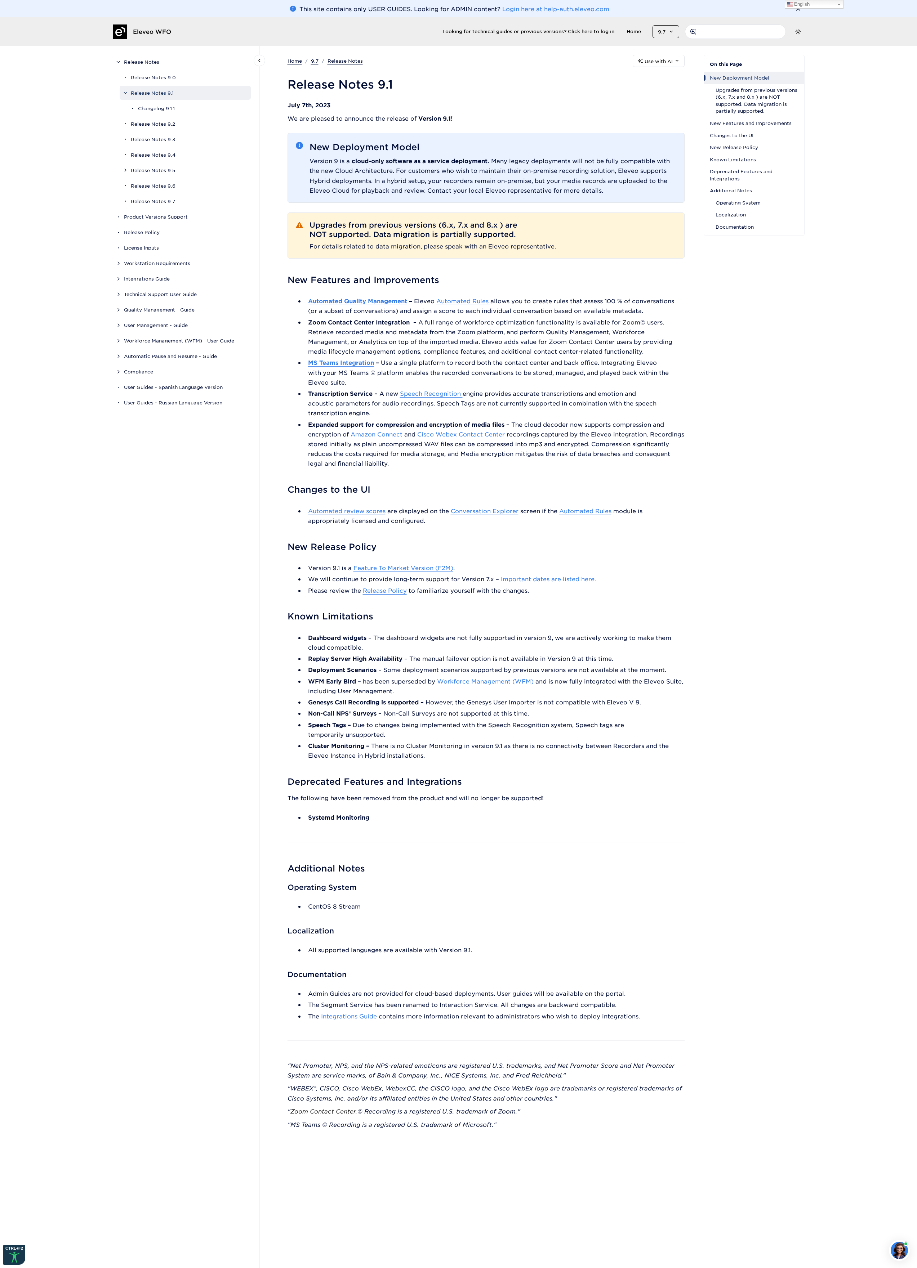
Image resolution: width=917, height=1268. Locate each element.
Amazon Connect (377, 434)
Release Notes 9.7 (153, 201)
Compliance (138, 371)
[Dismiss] (798, 8)
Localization (731, 214)
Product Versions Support (156, 217)
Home (634, 31)
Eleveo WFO (152, 31)
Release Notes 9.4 (153, 155)
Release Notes (141, 62)
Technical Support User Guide (160, 294)
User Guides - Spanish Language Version (173, 387)
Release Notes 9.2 (153, 124)
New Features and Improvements (751, 123)
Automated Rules (463, 300)
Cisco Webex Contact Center (462, 434)
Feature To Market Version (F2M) (403, 567)
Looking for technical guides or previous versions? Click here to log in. (529, 31)
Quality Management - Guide (159, 309)
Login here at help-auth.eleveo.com (555, 8)
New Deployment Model (739, 78)
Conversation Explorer (484, 510)
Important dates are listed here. (548, 578)
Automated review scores (347, 510)
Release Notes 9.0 (153, 77)
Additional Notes (731, 190)
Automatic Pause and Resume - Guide (170, 356)
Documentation (735, 227)
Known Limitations (733, 159)
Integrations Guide (147, 278)
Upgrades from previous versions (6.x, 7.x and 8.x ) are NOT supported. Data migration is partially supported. (756, 100)
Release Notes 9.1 (152, 93)
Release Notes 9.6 (153, 186)
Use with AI (659, 61)
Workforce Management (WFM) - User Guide (179, 340)
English (801, 4)
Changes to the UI (731, 135)
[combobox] (735, 32)
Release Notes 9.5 (153, 170)
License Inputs (141, 248)
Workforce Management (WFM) (485, 681)
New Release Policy (734, 147)
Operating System (738, 203)
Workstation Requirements (157, 263)
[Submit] (693, 31)
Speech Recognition (431, 393)
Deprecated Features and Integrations (741, 175)
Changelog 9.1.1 (156, 108)
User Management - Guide (156, 325)
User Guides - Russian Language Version (173, 402)
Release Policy (142, 232)
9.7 (315, 61)
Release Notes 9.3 (153, 139)
